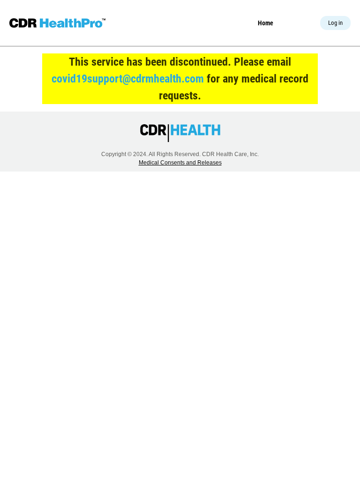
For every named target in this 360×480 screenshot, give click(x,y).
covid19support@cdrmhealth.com (128, 78)
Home (265, 23)
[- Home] (57, 23)
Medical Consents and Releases (180, 162)
